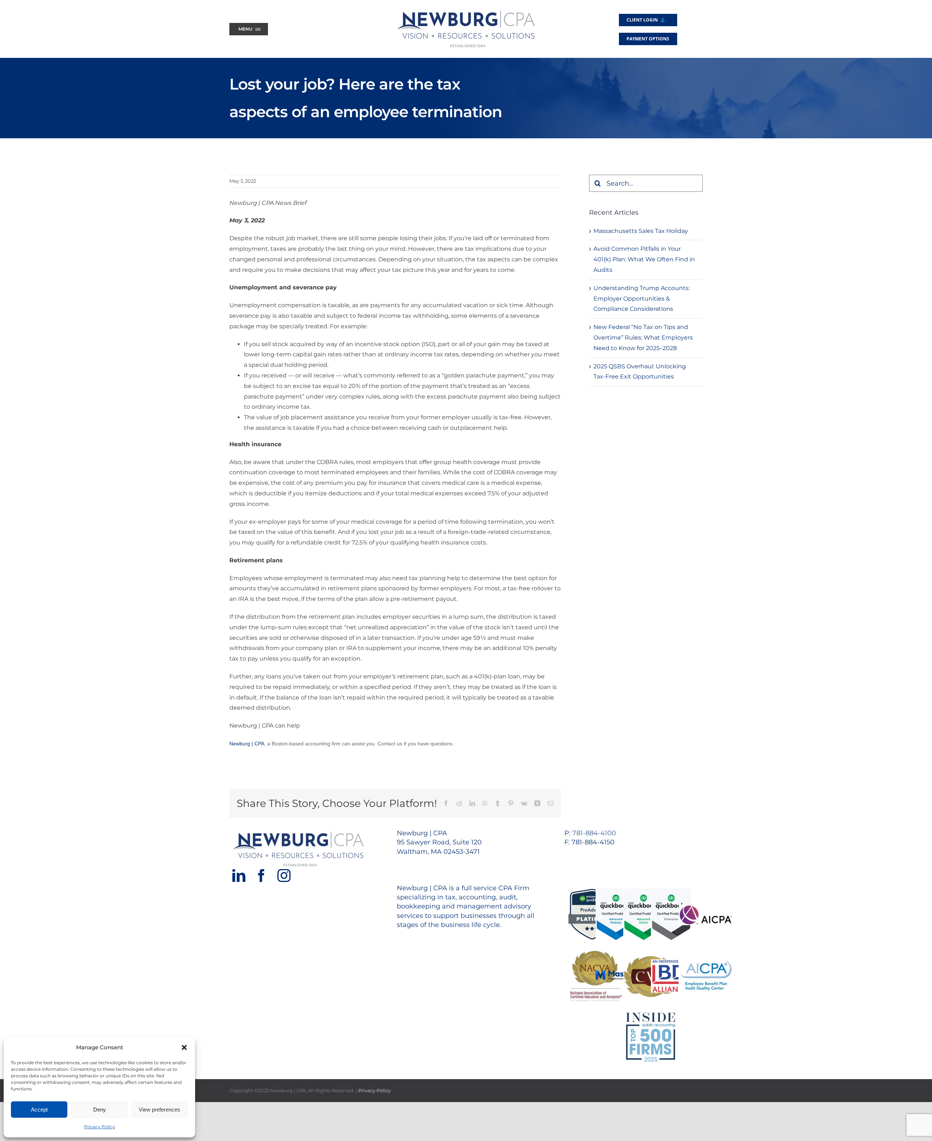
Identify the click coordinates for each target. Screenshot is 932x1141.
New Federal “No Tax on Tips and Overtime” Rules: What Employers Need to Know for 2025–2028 (643, 338)
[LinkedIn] (238, 875)
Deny (99, 1109)
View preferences (159, 1109)
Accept (39, 1109)
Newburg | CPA (246, 743)
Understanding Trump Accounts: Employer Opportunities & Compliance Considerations (641, 299)
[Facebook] (261, 875)
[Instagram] (284, 875)
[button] (184, 1047)
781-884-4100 (594, 833)
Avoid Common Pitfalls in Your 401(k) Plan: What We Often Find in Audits (644, 259)
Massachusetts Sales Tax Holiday (640, 230)
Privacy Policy (99, 1126)
